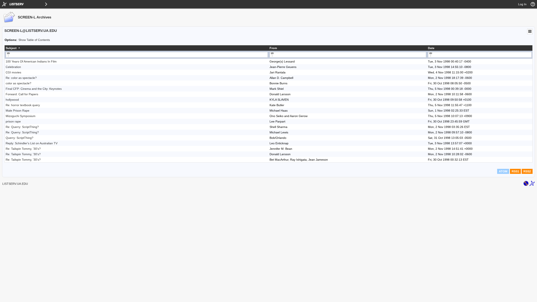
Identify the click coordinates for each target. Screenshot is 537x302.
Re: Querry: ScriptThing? (22, 127)
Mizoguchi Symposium (20, 116)
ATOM (503, 171)
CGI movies (13, 72)
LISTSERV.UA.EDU (15, 183)
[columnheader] (136, 48)
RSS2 (527, 171)
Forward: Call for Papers (22, 94)
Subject (11, 48)
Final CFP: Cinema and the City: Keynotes (34, 88)
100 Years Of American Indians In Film (31, 61)
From (273, 48)
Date (431, 48)
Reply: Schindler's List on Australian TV (31, 143)
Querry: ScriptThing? (19, 137)
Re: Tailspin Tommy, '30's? (23, 148)
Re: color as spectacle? (21, 77)
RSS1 (515, 171)
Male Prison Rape (17, 110)
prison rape (13, 121)
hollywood (12, 99)
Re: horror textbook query (23, 105)
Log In (522, 4)
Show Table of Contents (34, 40)
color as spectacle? (18, 83)
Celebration (13, 67)
